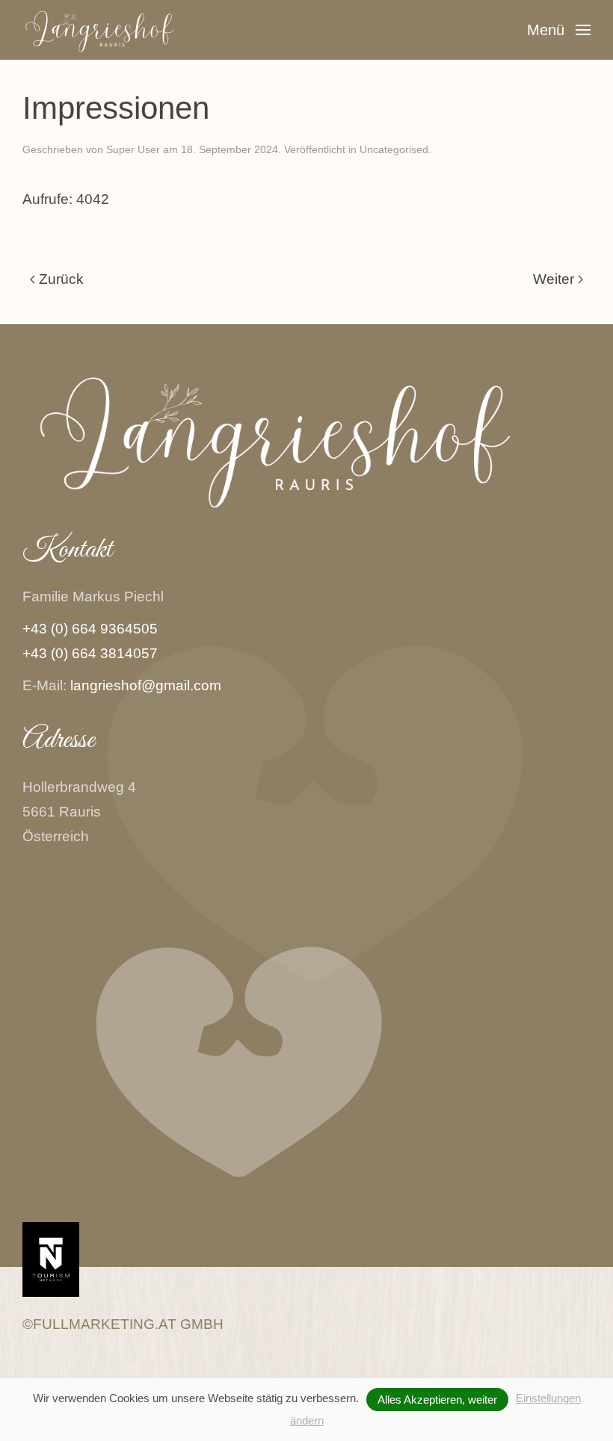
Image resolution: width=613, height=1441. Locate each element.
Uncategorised (394, 149)
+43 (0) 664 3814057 (90, 653)
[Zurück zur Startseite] (114, 30)
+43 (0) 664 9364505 (90, 628)
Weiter (553, 279)
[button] (559, 30)
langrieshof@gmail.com (145, 685)
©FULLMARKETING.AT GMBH (123, 1324)
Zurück (61, 279)
